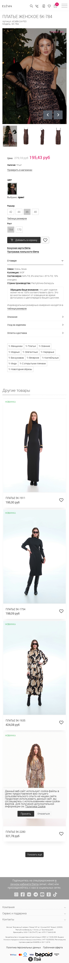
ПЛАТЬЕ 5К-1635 (15, 720)
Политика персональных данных (23, 947)
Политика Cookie (35, 806)
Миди (13, 363)
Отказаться (44, 813)
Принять (26, 813)
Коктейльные (51, 357)
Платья (31, 346)
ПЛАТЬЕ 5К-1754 (15, 609)
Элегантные (31, 351)
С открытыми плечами (34, 363)
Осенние (45, 346)
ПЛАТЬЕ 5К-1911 (15, 498)
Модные (15, 351)
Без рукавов (17, 357)
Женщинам (16, 346)
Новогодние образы (21, 369)
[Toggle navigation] (64, 6)
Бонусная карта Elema (18, 248)
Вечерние (34, 357)
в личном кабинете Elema (33, 882)
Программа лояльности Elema (23, 251)
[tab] (35, 261)
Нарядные (48, 351)
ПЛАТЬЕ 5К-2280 (15, 831)
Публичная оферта (53, 947)
